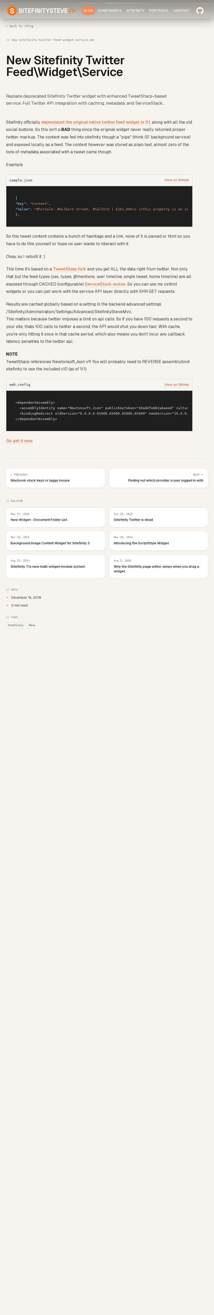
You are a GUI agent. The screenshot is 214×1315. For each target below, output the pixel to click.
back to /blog (20, 26)
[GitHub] (200, 10)
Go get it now (19, 441)
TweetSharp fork (69, 269)
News (32, 625)
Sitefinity (15, 625)
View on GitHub (176, 180)
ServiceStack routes (105, 284)
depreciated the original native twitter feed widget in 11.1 (95, 122)
